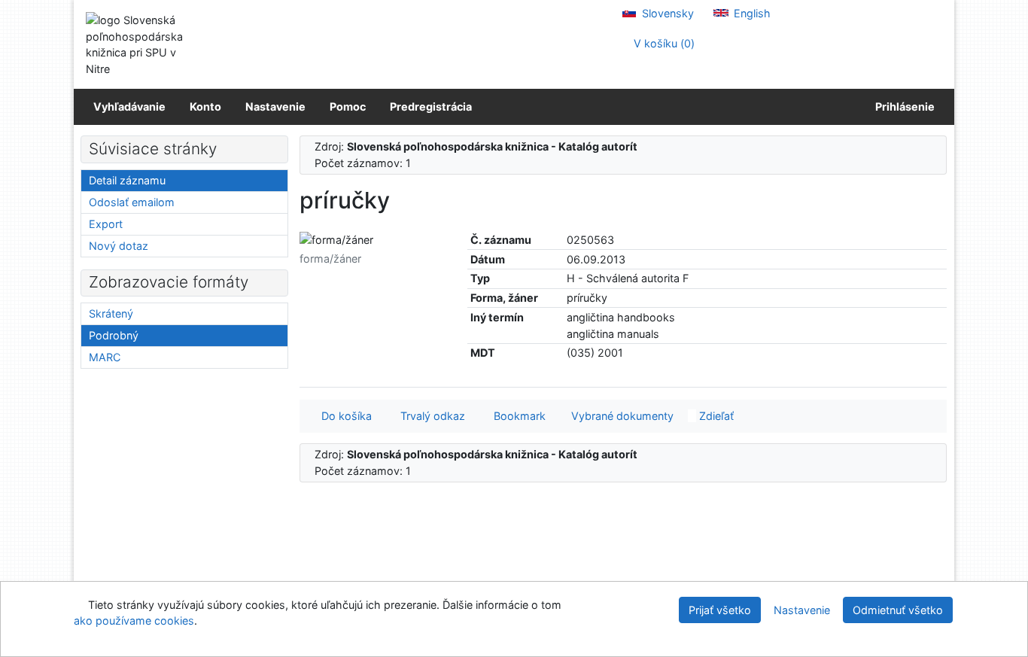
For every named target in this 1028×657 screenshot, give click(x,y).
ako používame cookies (134, 620)
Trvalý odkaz (429, 415)
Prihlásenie (903, 106)
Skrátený (111, 313)
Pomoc (348, 106)
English (751, 13)
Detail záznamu (127, 180)
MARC (104, 357)
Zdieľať (715, 415)
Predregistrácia (431, 106)
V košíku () (663, 43)
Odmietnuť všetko (898, 610)
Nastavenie (275, 106)
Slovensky (666, 13)
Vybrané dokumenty (621, 415)
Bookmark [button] (517, 415)
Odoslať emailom (132, 202)
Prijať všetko (720, 610)
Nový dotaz (118, 245)
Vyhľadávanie (129, 106)
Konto (205, 106)
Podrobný (113, 335)
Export (106, 223)
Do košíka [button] (343, 415)
